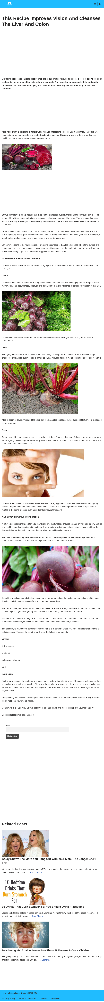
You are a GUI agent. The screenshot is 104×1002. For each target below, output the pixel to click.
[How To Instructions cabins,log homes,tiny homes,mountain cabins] (9, 4)
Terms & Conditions (27, 998)
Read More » (36, 872)
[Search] (100, 4)
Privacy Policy (8, 998)
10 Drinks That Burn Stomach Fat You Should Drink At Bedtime (43, 906)
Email (8, 726)
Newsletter (55, 998)
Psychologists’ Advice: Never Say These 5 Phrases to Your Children (46, 950)
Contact (43, 998)
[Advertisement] (52, 58)
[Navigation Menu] (95, 4)
